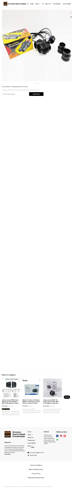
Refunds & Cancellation (36, 486)
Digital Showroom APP (24, 486)
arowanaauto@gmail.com (37, 452)
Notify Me (36, 94)
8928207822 (33, 455)
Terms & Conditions (47, 486)
